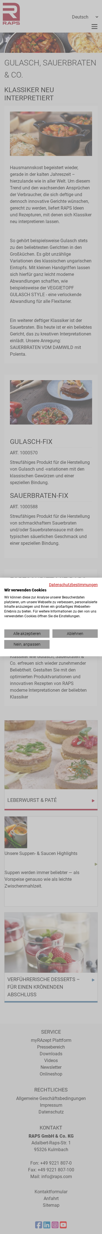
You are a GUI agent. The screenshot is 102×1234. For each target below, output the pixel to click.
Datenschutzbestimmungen (73, 584)
